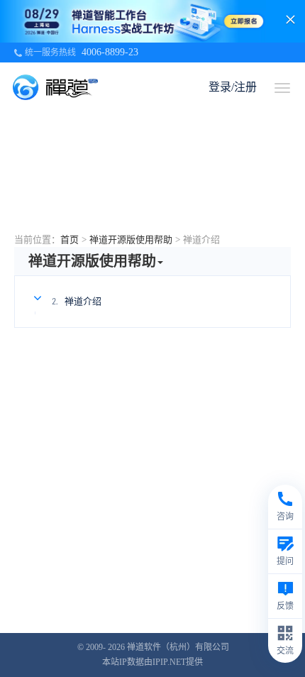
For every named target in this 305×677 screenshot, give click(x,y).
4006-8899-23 (110, 52)
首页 (69, 239)
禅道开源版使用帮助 (130, 239)
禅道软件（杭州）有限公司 (178, 647)
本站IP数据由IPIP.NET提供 (152, 662)
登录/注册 (233, 87)
